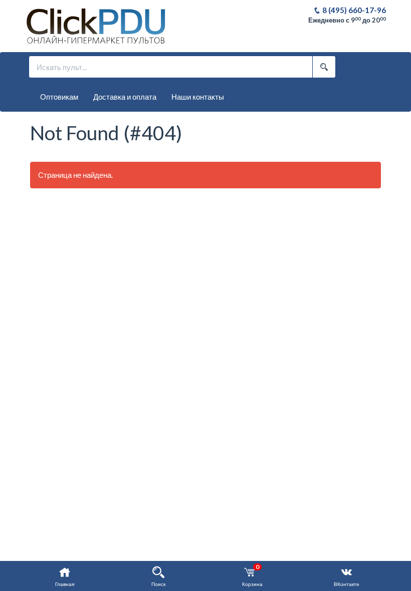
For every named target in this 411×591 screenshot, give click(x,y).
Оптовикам (59, 96)
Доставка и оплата (124, 96)
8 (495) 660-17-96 (353, 10)
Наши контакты (197, 96)
